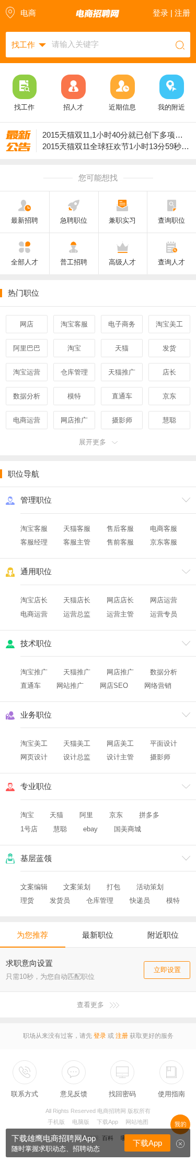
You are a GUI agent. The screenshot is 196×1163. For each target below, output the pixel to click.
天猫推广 (76, 672)
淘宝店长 (34, 600)
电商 (28, 12)
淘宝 (27, 815)
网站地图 (136, 1122)
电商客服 (163, 528)
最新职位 (97, 934)
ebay (90, 829)
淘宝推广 (34, 672)
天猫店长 (76, 600)
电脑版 (80, 1122)
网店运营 (163, 600)
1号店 (29, 829)
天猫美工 (76, 743)
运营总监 (76, 614)
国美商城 (127, 829)
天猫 (56, 815)
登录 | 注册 (171, 12)
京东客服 (163, 542)
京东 (116, 815)
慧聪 (60, 829)
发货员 (60, 900)
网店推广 (120, 672)
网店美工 (120, 743)
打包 (113, 887)
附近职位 (163, 934)
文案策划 (76, 887)
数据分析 (163, 672)
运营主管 (120, 614)
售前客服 (120, 542)
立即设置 (167, 970)
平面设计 (163, 743)
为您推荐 (32, 934)
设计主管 (120, 757)
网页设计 (34, 757)
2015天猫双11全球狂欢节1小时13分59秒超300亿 (116, 146)
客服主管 (76, 542)
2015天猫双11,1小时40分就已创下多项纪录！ (116, 134)
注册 (122, 1035)
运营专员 (163, 614)
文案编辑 (34, 887)
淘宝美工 (34, 743)
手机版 (56, 1122)
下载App (107, 1122)
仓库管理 (99, 900)
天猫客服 (76, 528)
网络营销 (157, 685)
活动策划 (150, 887)
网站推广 (70, 685)
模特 (173, 900)
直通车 (30, 685)
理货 (27, 900)
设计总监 (76, 757)
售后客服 (120, 528)
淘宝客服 (34, 528)
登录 (100, 1035)
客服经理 (34, 542)
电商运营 (34, 614)
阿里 (86, 815)
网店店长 (120, 600)
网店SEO (114, 685)
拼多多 (149, 815)
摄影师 (160, 757)
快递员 (140, 900)
